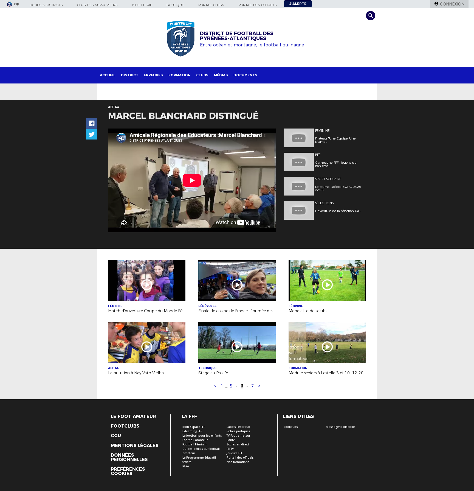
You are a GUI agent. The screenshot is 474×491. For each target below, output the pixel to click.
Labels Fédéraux (238, 427)
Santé (231, 440)
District (129, 75)
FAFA (185, 466)
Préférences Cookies (128, 471)
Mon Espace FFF (193, 427)
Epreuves (153, 75)
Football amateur (195, 440)
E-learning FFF (192, 431)
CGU (116, 436)
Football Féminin (194, 444)
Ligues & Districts (46, 4)
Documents (245, 75)
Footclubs (125, 426)
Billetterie (142, 4)
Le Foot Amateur (133, 416)
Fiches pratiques (238, 431)
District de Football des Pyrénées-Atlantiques (236, 35)
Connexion (452, 4)
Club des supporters (97, 4)
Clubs (202, 75)
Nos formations (238, 462)
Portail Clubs (211, 4)
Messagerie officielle (340, 427)
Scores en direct (238, 444)
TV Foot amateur (238, 435)
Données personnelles (129, 457)
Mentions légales (134, 445)
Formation (179, 75)
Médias (221, 75)
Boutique (175, 4)
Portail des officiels (257, 4)
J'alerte (297, 4)
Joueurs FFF (234, 453)
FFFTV (230, 449)
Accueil (107, 75)
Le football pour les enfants (202, 435)
